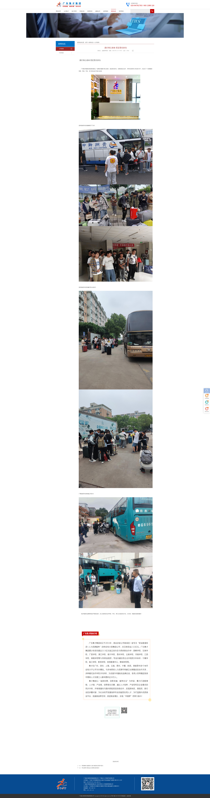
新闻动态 (113, 11)
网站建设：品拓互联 (126, 796)
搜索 (152, 11)
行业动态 (61, 52)
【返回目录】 (115, 761)
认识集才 (66, 11)
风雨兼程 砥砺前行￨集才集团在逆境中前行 (92, 765)
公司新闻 (61, 48)
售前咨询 (207, 404)
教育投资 (89, 11)
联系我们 (121, 11)
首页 (86, 42)
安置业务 (82, 11)
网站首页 (58, 11)
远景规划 (105, 11)
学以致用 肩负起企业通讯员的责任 (90, 767)
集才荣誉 (74, 11)
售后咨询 (207, 411)
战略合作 (97, 11)
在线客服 (207, 398)
